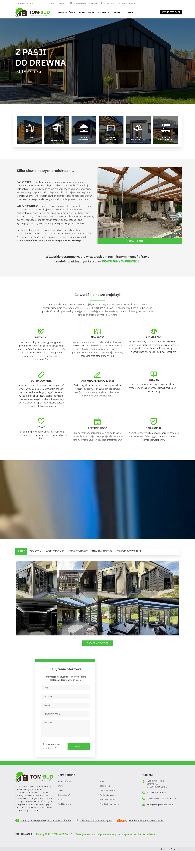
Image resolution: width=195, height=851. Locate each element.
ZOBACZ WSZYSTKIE (97, 643)
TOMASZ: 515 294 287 (56, 3)
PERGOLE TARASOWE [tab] (78, 551)
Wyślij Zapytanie (65, 804)
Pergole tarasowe (108, 795)
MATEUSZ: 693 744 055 (27, 3)
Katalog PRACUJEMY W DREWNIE (54, 834)
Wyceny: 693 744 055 (156, 792)
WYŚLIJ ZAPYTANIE (171, 12)
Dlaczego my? (64, 795)
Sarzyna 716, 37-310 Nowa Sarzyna (119, 3)
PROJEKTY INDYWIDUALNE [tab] (129, 551)
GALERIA (118, 12)
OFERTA (81, 12)
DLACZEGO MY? (104, 12)
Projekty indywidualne (109, 804)
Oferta (60, 785)
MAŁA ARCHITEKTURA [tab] (102, 551)
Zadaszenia (105, 785)
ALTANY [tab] (21, 551)
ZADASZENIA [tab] (35, 551)
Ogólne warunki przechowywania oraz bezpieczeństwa (126, 834)
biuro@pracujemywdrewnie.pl (86, 3)
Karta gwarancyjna (85, 834)
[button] (164, 234)
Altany (102, 781)
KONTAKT (130, 12)
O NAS (91, 12)
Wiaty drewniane (107, 790)
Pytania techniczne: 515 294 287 (161, 798)
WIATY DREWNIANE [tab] (55, 551)
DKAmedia (175, 849)
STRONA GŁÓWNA (66, 12)
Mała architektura (107, 799)
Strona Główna (64, 781)
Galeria (61, 799)
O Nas (60, 790)
